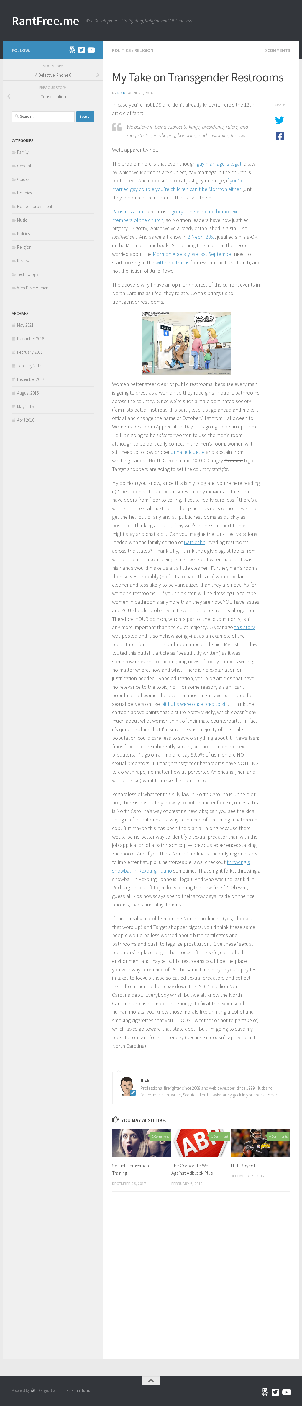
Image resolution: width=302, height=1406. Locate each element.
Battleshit (194, 542)
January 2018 (29, 366)
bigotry (175, 211)
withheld (165, 262)
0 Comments (277, 50)
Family (23, 152)
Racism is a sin (127, 211)
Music (22, 220)
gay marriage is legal (219, 163)
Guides (23, 179)
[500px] (72, 49)
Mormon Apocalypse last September (193, 254)
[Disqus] (201, 1277)
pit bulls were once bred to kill (194, 703)
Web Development (33, 288)
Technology (27, 274)
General (24, 165)
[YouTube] (90, 49)
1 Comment (160, 1136)
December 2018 (30, 338)
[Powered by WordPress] (33, 1390)
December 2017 (30, 379)
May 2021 (25, 325)
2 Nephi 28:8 (201, 236)
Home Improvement (34, 206)
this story (244, 627)
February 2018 (30, 352)
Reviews (24, 260)
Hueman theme (78, 1390)
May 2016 (25, 406)
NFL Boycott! (244, 1165)
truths (182, 262)
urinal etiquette (188, 452)
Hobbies (24, 193)
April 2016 (25, 420)
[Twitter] (81, 49)
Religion (143, 50)
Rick (121, 93)
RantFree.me (45, 20)
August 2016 (28, 393)
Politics (121, 50)
